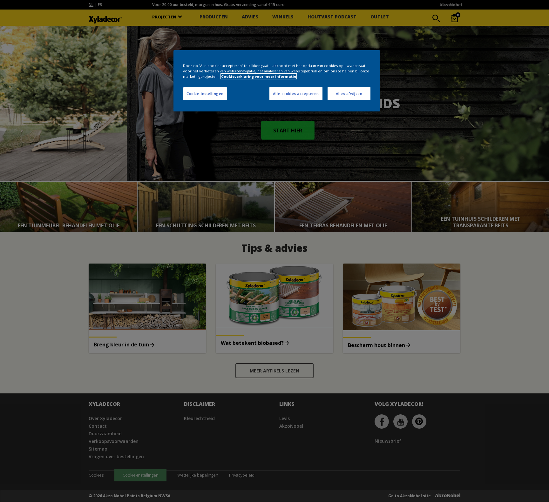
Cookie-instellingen (205, 93)
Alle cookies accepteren (296, 93)
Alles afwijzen (349, 93)
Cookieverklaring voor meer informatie (258, 76)
